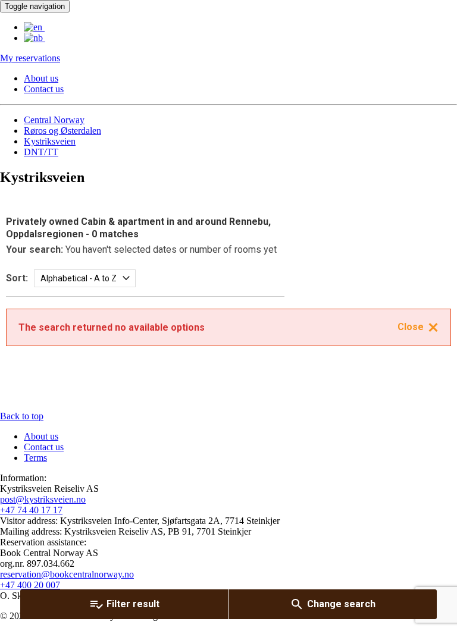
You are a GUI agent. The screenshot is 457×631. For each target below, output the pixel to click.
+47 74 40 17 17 (31, 510)
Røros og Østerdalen (62, 130)
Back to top (21, 416)
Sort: (17, 278)
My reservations (30, 58)
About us (41, 78)
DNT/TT (41, 152)
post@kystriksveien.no (43, 499)
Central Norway (54, 120)
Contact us (44, 89)
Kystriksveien (50, 141)
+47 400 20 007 (30, 585)
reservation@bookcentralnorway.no (67, 574)
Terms (35, 458)
